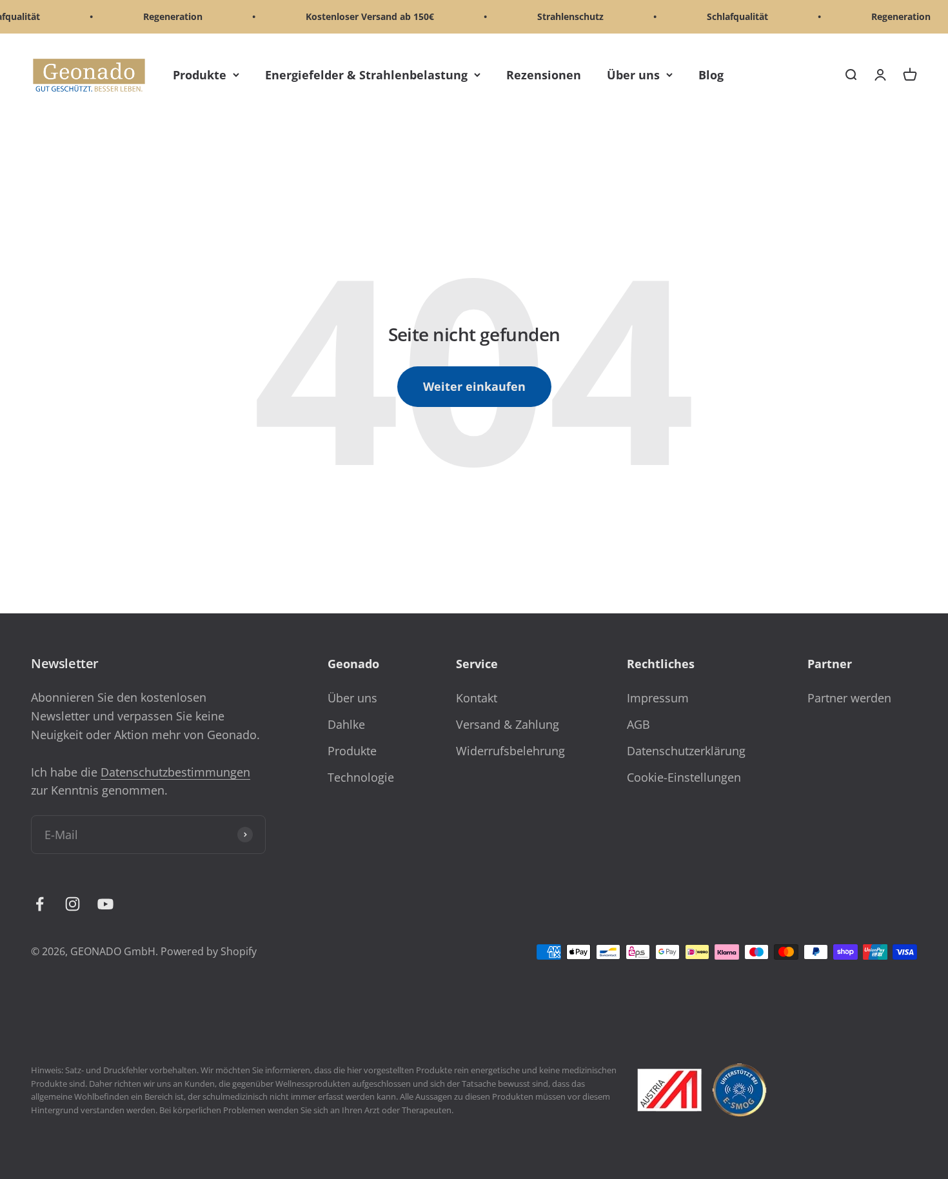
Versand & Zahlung (507, 724)
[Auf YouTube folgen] (105, 904)
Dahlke (346, 724)
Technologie (361, 777)
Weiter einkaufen (474, 386)
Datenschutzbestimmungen (175, 772)
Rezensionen (543, 75)
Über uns (633, 75)
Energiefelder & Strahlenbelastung (366, 75)
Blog (711, 75)
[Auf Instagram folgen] (72, 904)
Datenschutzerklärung (686, 750)
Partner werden (849, 698)
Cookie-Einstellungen (684, 777)
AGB (638, 724)
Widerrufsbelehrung (510, 750)
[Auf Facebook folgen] (39, 904)
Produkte (199, 75)
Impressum (658, 698)
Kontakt (476, 698)
